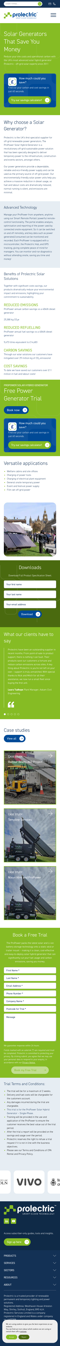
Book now (13, 410)
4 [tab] (15, 714)
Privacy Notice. (28, 1062)
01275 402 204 (54, 3)
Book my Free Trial (25, 1070)
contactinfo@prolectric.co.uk (50, 3)
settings (23, 1331)
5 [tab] (18, 714)
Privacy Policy (25, 1154)
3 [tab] (11, 714)
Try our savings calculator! (26, 100)
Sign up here (14, 1242)
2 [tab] (8, 714)
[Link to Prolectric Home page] (21, 15)
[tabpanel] (30, 678)
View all (11, 738)
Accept (11, 1337)
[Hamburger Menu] (53, 15)
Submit (11, 623)
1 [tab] (5, 714)
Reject (24, 1337)
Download (27, 614)
